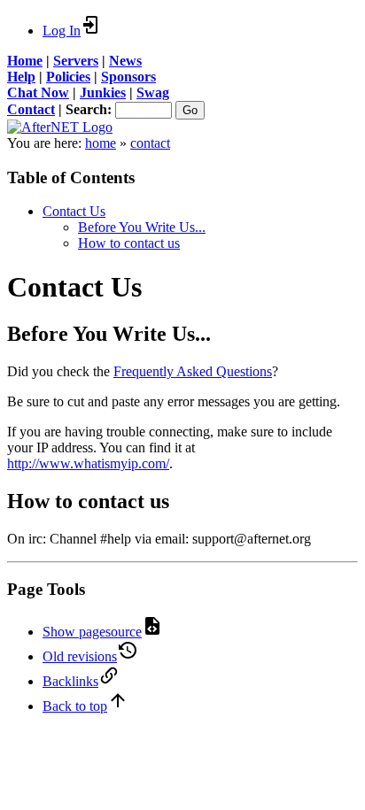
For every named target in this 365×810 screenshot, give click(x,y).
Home (25, 60)
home (100, 142)
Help (21, 76)
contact (150, 142)
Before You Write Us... (142, 227)
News (125, 60)
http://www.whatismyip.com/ (88, 463)
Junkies (103, 92)
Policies (68, 76)
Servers (75, 60)
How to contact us (129, 243)
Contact (31, 109)
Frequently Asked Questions (192, 371)
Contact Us (74, 211)
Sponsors (128, 76)
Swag (152, 92)
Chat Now (38, 92)
